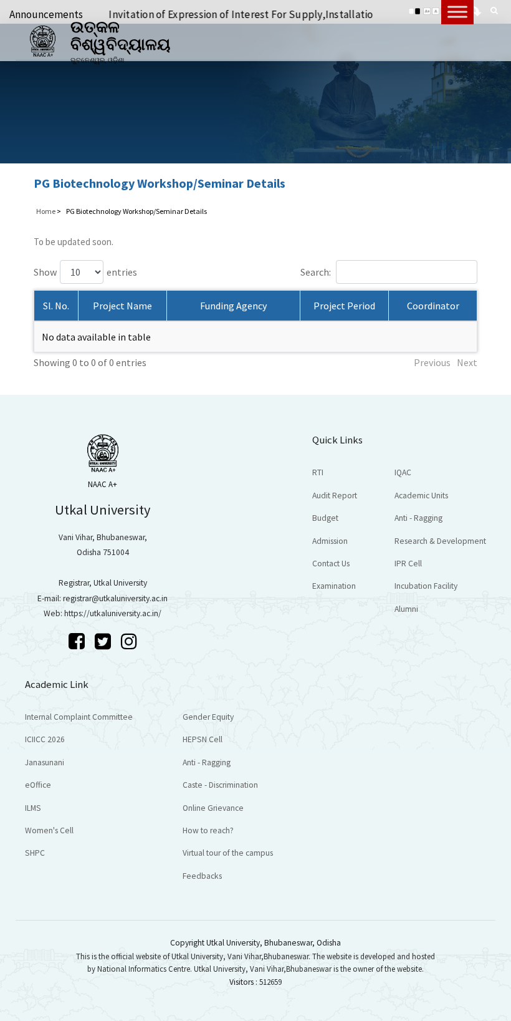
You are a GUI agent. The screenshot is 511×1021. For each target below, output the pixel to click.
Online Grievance (213, 808)
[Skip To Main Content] (477, 9)
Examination (334, 586)
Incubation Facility (425, 586)
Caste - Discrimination (220, 785)
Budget (325, 518)
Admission (330, 541)
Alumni (406, 609)
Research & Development (440, 541)
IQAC (402, 472)
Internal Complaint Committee (79, 717)
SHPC (35, 853)
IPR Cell (408, 563)
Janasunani (44, 762)
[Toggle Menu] (457, 11)
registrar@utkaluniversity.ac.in (115, 598)
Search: (315, 272)
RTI (317, 472)
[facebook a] (78, 641)
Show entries (85, 272)
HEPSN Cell (202, 739)
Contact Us (331, 563)
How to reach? (208, 830)
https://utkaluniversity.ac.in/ (112, 613)
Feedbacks (202, 876)
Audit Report (334, 495)
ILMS (33, 808)
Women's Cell (49, 830)
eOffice (38, 785)
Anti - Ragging (418, 518)
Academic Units (421, 495)
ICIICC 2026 (45, 739)
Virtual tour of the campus (228, 853)
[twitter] (105, 641)
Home (45, 211)
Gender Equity (208, 717)
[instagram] (129, 641)
